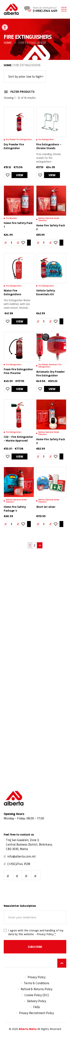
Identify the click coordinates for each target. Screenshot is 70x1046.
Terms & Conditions (36, 983)
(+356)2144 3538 (18, 864)
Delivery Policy (36, 1001)
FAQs (36, 1007)
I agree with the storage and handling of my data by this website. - (35, 932)
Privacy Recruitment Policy (36, 1013)
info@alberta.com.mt (21, 856)
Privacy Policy (45, 934)
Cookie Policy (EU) (36, 995)
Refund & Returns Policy (36, 989)
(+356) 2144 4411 (45, 11)
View (19, 175)
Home (8, 43)
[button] (5, 27)
